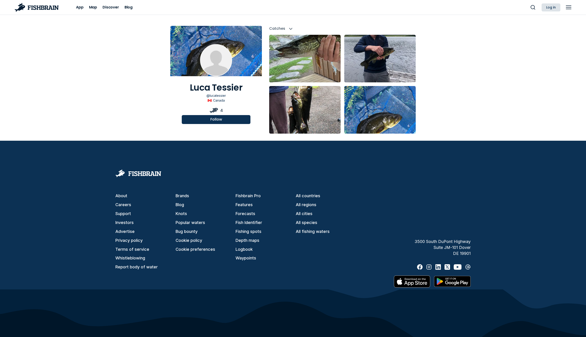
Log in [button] (551, 7)
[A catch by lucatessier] (305, 58)
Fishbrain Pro (248, 195)
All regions (306, 204)
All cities (304, 213)
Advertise (125, 231)
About (121, 195)
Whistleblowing (130, 258)
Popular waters (190, 222)
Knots (181, 213)
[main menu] (568, 7)
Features (244, 204)
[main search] (533, 7)
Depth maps (247, 240)
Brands (182, 195)
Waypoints (246, 258)
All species (306, 222)
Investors (124, 222)
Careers (123, 204)
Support (123, 213)
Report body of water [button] (136, 266)
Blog (180, 204)
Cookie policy (189, 240)
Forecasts (245, 213)
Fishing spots (248, 231)
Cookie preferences (195, 249)
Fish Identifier (249, 222)
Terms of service (132, 249)
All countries (308, 195)
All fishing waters (313, 231)
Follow (216, 119)
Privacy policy (129, 240)
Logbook (244, 249)
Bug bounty (187, 231)
